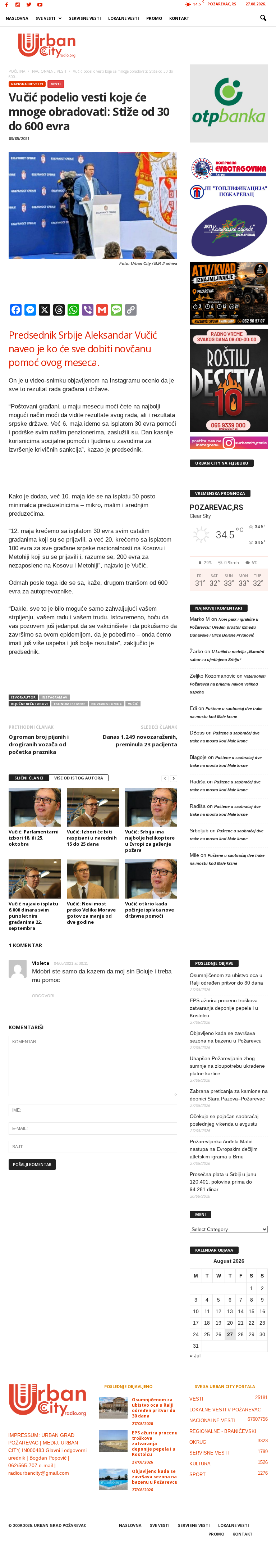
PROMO (154, 18)
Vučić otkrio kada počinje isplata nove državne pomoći (149, 909)
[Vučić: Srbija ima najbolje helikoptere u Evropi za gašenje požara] (151, 807)
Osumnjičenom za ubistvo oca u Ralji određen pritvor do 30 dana (226, 979)
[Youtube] (40, 5)
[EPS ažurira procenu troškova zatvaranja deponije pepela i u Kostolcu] (113, 1441)
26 (218, 1334)
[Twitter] (28, 5)
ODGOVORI (43, 996)
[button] (263, 18)
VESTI (56, 84)
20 (230, 1323)
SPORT (197, 1474)
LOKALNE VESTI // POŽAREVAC (225, 1409)
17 (196, 1323)
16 (262, 1311)
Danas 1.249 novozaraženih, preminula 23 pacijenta (140, 740)
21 (241, 1323)
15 (251, 1311)
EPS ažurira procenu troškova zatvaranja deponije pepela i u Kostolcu (224, 1008)
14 (241, 1311)
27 (230, 1334)
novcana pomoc (106, 703)
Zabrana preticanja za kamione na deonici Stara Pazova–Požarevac (229, 1095)
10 (196, 1311)
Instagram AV (54, 697)
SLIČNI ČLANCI (28, 778)
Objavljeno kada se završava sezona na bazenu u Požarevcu (226, 1037)
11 (207, 1311)
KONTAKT (179, 18)
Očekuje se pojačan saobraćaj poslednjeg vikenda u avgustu (224, 1120)
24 (196, 1334)
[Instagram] (17, 5)
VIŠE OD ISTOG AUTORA (78, 778)
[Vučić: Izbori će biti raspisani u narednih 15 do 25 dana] (93, 807)
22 (251, 1323)
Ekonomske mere (69, 703)
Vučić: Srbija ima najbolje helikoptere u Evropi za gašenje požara (150, 840)
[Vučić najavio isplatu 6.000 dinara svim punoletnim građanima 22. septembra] (35, 878)
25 (207, 1334)
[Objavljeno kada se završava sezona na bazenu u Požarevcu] (113, 1479)
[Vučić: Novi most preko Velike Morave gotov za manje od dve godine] (93, 878)
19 (218, 1323)
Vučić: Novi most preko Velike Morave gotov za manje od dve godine (91, 912)
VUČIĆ (133, 703)
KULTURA (200, 1463)
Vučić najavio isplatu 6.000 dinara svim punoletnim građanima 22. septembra (33, 915)
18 (207, 1323)
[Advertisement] (182, 45)
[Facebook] (6, 5)
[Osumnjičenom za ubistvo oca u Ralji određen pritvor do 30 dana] (113, 1408)
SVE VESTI (45, 18)
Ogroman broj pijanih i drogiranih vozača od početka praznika (39, 744)
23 (262, 1323)
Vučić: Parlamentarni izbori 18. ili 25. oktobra (34, 837)
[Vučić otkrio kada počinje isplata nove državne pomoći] (151, 878)
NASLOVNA (17, 18)
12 (218, 1311)
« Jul (195, 1355)
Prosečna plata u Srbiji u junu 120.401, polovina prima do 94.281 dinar (223, 1181)
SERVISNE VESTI (85, 18)
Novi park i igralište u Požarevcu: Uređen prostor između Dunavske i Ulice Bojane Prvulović (224, 627)
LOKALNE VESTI (123, 18)
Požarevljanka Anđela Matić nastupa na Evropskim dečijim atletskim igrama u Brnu (224, 1149)
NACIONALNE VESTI (27, 84)
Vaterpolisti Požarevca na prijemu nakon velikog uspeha (228, 684)
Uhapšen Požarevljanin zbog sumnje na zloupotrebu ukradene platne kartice (227, 1065)
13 (230, 1311)
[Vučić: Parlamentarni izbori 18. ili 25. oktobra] (35, 807)
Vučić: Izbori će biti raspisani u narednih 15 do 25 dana (92, 837)
